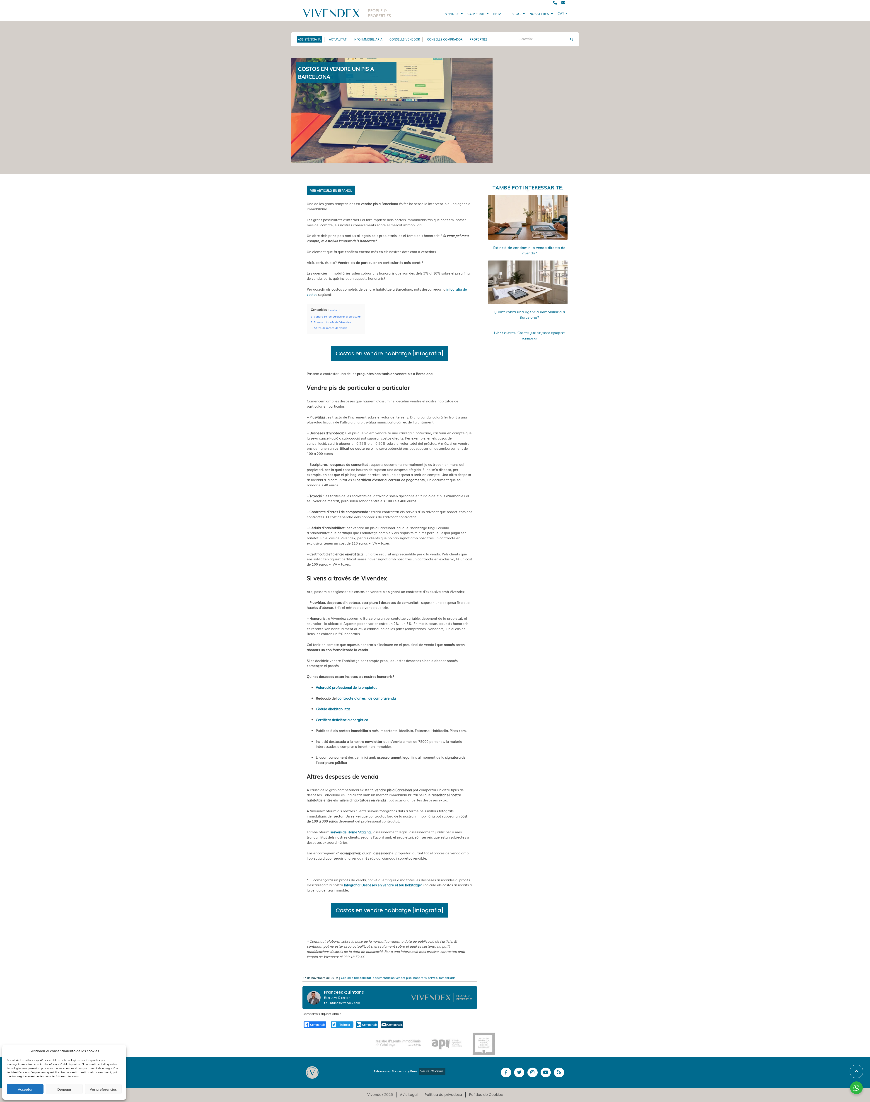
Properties (479, 39)
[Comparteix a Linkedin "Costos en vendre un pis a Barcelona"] (367, 1023)
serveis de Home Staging (350, 831)
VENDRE (452, 13)
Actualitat (337, 39)
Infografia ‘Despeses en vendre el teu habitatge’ (383, 884)
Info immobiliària (367, 39)
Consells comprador (445, 39)
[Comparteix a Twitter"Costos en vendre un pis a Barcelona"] (342, 1023)
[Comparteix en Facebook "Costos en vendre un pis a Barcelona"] (315, 1023)
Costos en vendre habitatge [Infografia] (389, 353)
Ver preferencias (103, 1089)
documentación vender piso (392, 977)
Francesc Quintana (344, 992)
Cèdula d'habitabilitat (356, 977)
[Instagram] (532, 1072)
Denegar (64, 1089)
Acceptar (25, 1089)
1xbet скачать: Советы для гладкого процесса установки (529, 335)
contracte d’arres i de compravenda (367, 698)
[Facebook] (506, 1072)
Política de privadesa (443, 1094)
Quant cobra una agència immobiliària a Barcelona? (529, 314)
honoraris (420, 977)
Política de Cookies (486, 1094)
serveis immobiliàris (441, 977)
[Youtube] (546, 1072)
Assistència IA (309, 39)
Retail (499, 13)
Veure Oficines (432, 1071)
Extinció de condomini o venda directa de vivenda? (529, 250)
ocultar (334, 309)
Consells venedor (404, 39)
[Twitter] (519, 1072)
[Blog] (559, 1072)
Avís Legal (409, 1094)
